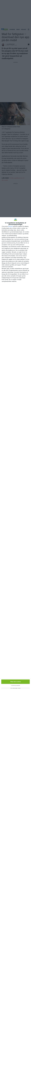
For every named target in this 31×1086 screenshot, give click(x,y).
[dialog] (15, 651)
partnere (10, 226)
